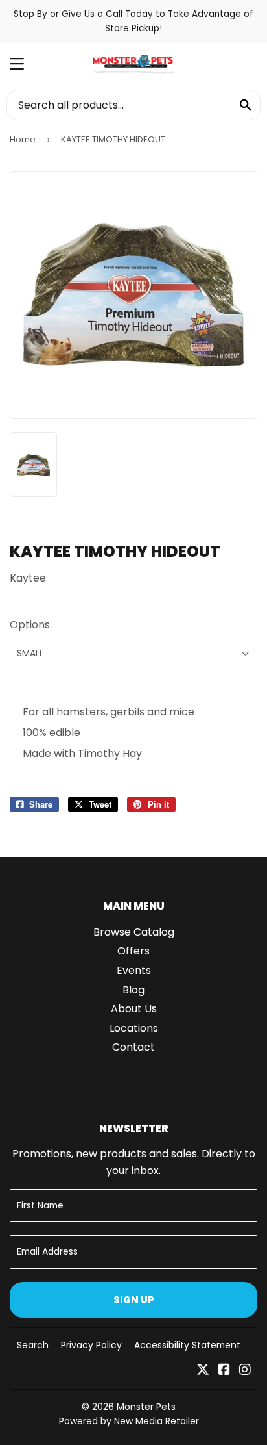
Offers (133, 950)
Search (33, 1344)
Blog (133, 989)
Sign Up (133, 1300)
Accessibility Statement (187, 1344)
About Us (134, 1008)
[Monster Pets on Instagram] (245, 1370)
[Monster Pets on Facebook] (224, 1370)
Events (134, 970)
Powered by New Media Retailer (129, 1420)
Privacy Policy (91, 1344)
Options (30, 624)
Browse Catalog (133, 932)
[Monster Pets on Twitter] (202, 1370)
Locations (134, 1028)
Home (23, 139)
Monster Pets (146, 1406)
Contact (133, 1047)
